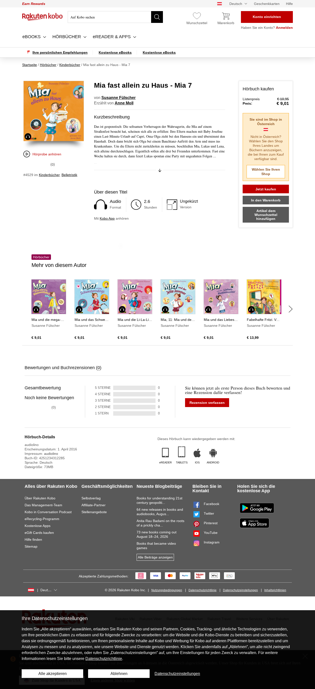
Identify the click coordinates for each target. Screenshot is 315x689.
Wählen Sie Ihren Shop (266, 171)
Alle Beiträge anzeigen (155, 557)
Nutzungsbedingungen (166, 590)
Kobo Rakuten (42, 17)
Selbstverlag (91, 498)
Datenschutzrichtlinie (203, 590)
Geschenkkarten (267, 4)
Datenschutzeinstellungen (240, 590)
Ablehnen (118, 674)
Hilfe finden (33, 539)
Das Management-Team (43, 505)
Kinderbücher (49, 175)
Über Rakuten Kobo (40, 498)
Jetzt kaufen (265, 189)
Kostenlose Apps (37, 526)
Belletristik (69, 175)
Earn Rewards (33, 4)
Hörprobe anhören (46, 154)
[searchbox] (115, 17)
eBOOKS (32, 36)
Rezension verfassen (207, 403)
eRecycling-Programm (42, 519)
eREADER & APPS (112, 36)
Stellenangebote (94, 512)
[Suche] (157, 17)
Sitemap (31, 546)
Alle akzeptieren (52, 674)
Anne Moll (124, 103)
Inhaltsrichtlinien (275, 590)
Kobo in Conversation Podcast (48, 512)
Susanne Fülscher (118, 98)
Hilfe (289, 4)
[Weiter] (290, 309)
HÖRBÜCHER (67, 36)
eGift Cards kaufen (39, 533)
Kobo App (107, 218)
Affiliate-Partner (93, 505)
